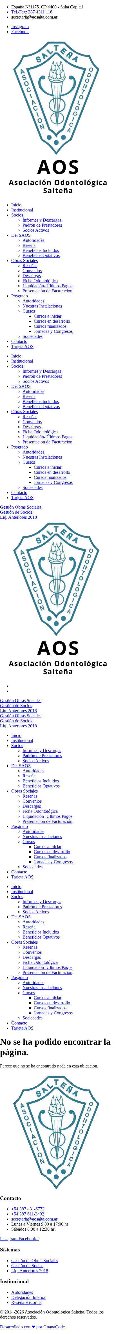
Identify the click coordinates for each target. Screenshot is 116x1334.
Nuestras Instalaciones (42, 306)
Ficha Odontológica (40, 280)
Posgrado (19, 295)
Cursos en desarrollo (52, 321)
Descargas (32, 275)
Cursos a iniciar (47, 316)
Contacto (19, 341)
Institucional (22, 210)
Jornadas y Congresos (53, 331)
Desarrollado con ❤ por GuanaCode (32, 1326)
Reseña (29, 245)
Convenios (32, 270)
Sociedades (33, 336)
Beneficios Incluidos (41, 250)
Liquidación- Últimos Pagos (47, 285)
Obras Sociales (24, 260)
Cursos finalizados (50, 326)
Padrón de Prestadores (42, 225)
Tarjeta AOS (22, 346)
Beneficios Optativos (41, 255)
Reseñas (30, 265)
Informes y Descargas (42, 220)
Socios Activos (36, 230)
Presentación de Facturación (47, 290)
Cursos (29, 311)
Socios (17, 215)
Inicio (16, 204)
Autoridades (33, 240)
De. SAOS (21, 235)
